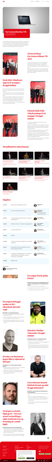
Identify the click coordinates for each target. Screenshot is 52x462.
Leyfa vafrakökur (21, 458)
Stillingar (30, 458)
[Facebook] (38, 460)
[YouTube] (44, 460)
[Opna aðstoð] (48, 438)
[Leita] (42, 1)
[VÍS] (4, 1)
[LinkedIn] (41, 460)
